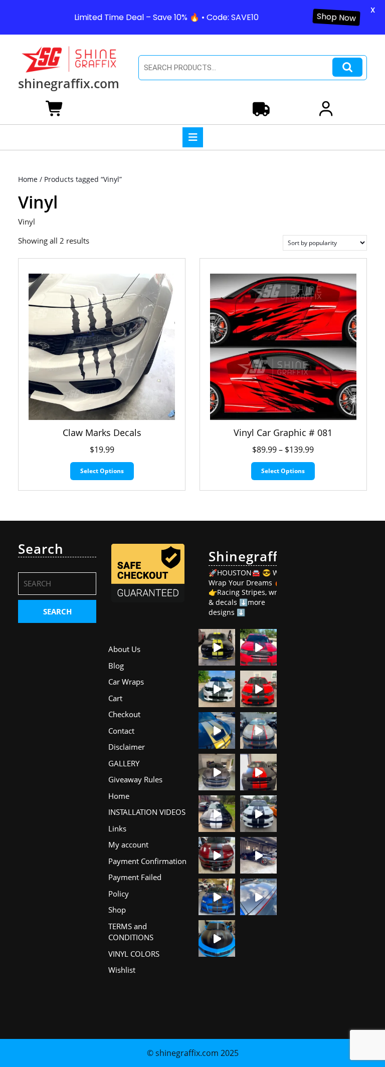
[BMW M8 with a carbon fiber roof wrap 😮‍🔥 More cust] (258, 897)
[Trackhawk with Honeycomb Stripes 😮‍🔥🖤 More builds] (217, 689)
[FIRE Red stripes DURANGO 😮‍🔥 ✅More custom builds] (258, 772)
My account (128, 844)
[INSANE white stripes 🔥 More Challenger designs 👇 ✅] (217, 813)
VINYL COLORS (133, 954)
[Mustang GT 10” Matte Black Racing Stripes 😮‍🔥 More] (217, 772)
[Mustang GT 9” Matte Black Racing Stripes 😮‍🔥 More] (217, 897)
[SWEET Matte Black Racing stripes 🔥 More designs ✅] (258, 689)
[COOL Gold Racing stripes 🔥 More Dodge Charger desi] (217, 730)
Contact (121, 731)
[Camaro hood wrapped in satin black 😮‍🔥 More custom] (217, 938)
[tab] (192, 137)
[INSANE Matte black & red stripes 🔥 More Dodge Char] (217, 855)
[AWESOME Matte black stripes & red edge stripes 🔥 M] (258, 730)
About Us (124, 649)
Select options (102, 471)
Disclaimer (126, 747)
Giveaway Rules (135, 779)
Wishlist (121, 970)
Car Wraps (126, 682)
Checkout (124, 714)
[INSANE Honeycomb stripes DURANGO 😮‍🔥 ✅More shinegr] (258, 647)
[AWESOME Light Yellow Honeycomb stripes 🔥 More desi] (217, 647)
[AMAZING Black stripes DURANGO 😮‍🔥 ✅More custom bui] (258, 813)
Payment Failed (134, 877)
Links (117, 828)
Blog (116, 666)
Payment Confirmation (147, 861)
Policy (118, 894)
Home (28, 179)
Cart (115, 698)
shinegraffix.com (68, 83)
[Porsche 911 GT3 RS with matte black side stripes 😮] (258, 855)
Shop (117, 910)
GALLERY (123, 763)
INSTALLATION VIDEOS (146, 812)
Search (347, 67)
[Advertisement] (328, 691)
